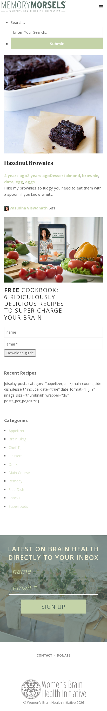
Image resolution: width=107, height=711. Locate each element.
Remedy (15, 480)
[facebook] (43, 669)
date (9, 181)
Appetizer (16, 430)
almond (72, 175)
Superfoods (18, 506)
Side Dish (16, 489)
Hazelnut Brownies (28, 162)
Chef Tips (16, 447)
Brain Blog (17, 439)
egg (19, 181)
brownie (90, 175)
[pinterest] (63, 669)
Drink (13, 464)
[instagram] (53, 669)
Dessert (57, 175)
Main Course (19, 472)
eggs (30, 181)
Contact (44, 655)
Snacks (14, 497)
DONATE (63, 655)
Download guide (20, 352)
